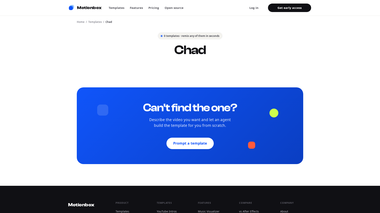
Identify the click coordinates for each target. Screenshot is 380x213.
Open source (174, 8)
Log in (253, 8)
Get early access (289, 8)
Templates (116, 8)
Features (136, 8)
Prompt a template (190, 143)
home (81, 22)
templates (95, 22)
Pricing (153, 8)
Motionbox (81, 204)
